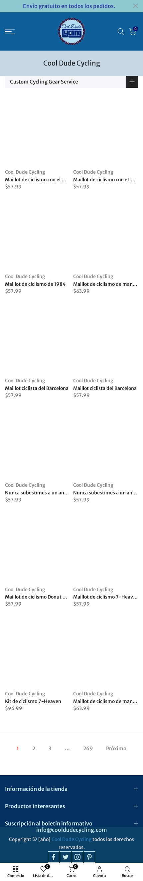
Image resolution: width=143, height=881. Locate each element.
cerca (135, 5)
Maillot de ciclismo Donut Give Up (42, 597)
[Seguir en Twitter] (65, 857)
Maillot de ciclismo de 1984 (35, 284)
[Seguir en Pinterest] (89, 857)
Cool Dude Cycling (25, 172)
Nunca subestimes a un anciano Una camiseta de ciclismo (69, 493)
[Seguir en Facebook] (53, 857)
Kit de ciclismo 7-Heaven (33, 701)
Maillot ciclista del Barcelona (37, 388)
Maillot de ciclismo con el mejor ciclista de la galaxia (62, 180)
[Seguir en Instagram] (77, 857)
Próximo (116, 748)
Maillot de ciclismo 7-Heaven (106, 597)
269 (88, 748)
